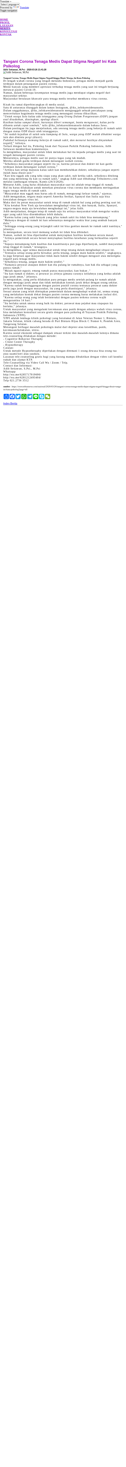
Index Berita (10, 403)
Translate (24, 7)
